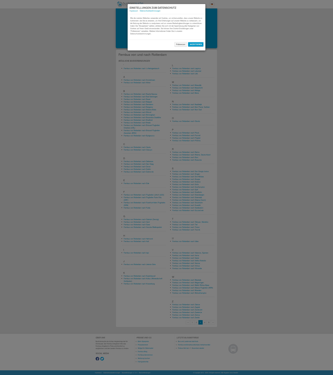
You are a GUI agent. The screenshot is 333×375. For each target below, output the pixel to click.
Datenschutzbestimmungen (150, 10)
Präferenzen (180, 44)
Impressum (134, 10)
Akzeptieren (196, 44)
